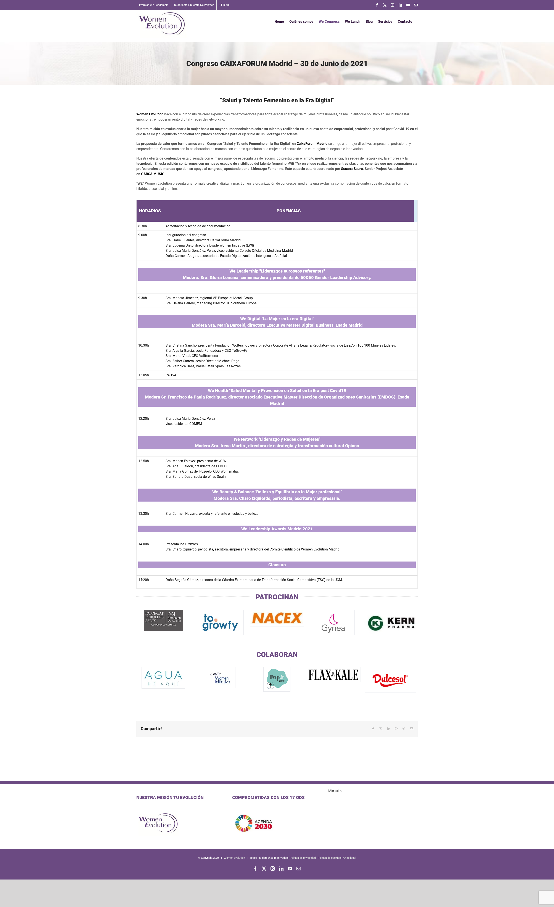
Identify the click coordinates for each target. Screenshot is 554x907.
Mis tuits (334, 791)
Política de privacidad (303, 857)
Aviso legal (349, 857)
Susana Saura (352, 169)
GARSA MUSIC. (153, 174)
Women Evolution (234, 857)
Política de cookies (329, 857)
